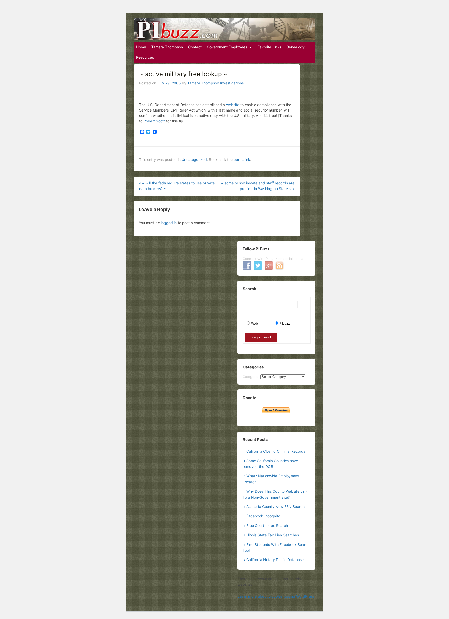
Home (141, 47)
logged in (169, 222)
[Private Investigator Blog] (224, 29)
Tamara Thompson (167, 47)
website (232, 104)
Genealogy (295, 47)
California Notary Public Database (275, 559)
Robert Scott (154, 121)
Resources (145, 57)
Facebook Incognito (263, 516)
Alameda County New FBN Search (275, 506)
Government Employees (227, 47)
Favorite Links (269, 47)
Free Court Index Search (267, 525)
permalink (242, 159)
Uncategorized (194, 159)
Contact (195, 47)
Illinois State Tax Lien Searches (272, 535)
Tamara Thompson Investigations (215, 83)
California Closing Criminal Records (275, 451)
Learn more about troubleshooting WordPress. (276, 596)
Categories (251, 377)
